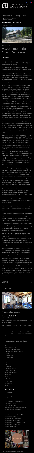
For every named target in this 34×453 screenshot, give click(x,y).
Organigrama (8, 374)
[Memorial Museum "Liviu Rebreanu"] (26, 2)
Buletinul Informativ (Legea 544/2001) (14, 351)
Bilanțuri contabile (10, 355)
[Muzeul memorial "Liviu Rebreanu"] (31, 2)
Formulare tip (9, 361)
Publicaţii (6, 19)
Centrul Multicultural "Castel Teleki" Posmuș (14, 411)
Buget (7, 353)
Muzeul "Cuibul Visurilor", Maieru (12, 413)
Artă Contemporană (9, 392)
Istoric (25, 16)
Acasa (6, 344)
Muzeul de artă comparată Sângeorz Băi (14, 414)
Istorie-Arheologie (9, 396)
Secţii (8, 45)
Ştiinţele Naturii (8, 397)
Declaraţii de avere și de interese (13, 359)
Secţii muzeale (7, 16)
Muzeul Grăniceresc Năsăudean (12, 416)
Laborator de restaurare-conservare (13, 380)
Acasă (3, 45)
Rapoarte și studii (8, 383)
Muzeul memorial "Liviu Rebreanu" (12, 424)
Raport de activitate (10, 370)
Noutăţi (18, 16)
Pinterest (28, 334)
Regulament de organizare (11, 372)
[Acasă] (15, 5)
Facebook (5, 334)
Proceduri (8, 366)
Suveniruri (17, 438)
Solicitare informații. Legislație (13, 349)
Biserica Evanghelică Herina (11, 405)
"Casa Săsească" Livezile (10, 403)
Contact (14, 19)
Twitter (13, 334)
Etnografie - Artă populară (10, 394)
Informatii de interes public (10, 347)
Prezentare (6, 57)
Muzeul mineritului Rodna (10, 426)
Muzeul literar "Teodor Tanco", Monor (13, 418)
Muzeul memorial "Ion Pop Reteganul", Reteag (15, 422)
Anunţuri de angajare (11, 368)
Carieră (6, 376)
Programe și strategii (9, 378)
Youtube (20, 334)
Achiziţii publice (9, 357)
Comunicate (9, 364)
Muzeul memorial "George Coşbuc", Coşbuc (14, 420)
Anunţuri (8, 362)
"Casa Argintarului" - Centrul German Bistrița (14, 401)
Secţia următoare (7, 25)
